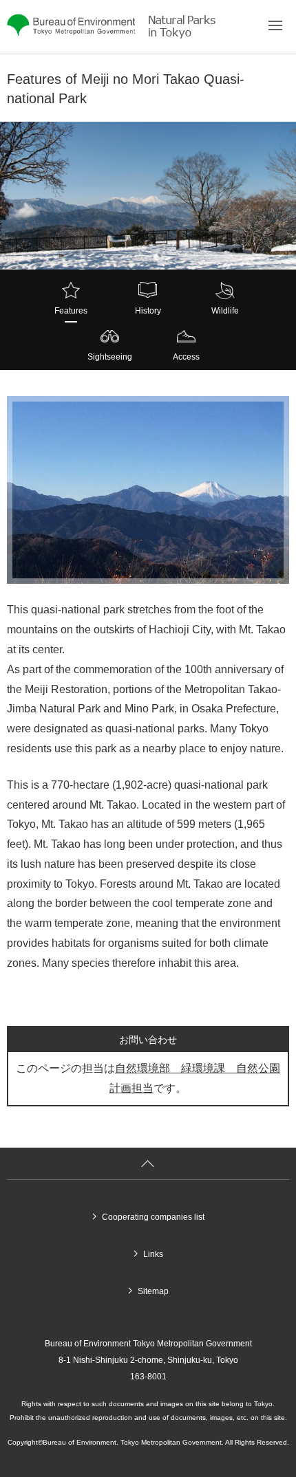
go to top (148, 1164)
